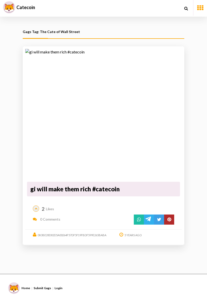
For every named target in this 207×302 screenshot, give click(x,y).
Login (58, 288)
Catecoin (25, 7)
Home (25, 288)
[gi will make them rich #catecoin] (103, 114)
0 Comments (49, 219)
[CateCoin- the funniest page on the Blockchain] (9, 7)
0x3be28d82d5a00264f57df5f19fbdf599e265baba (72, 235)
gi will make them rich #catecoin (75, 189)
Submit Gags (42, 288)
